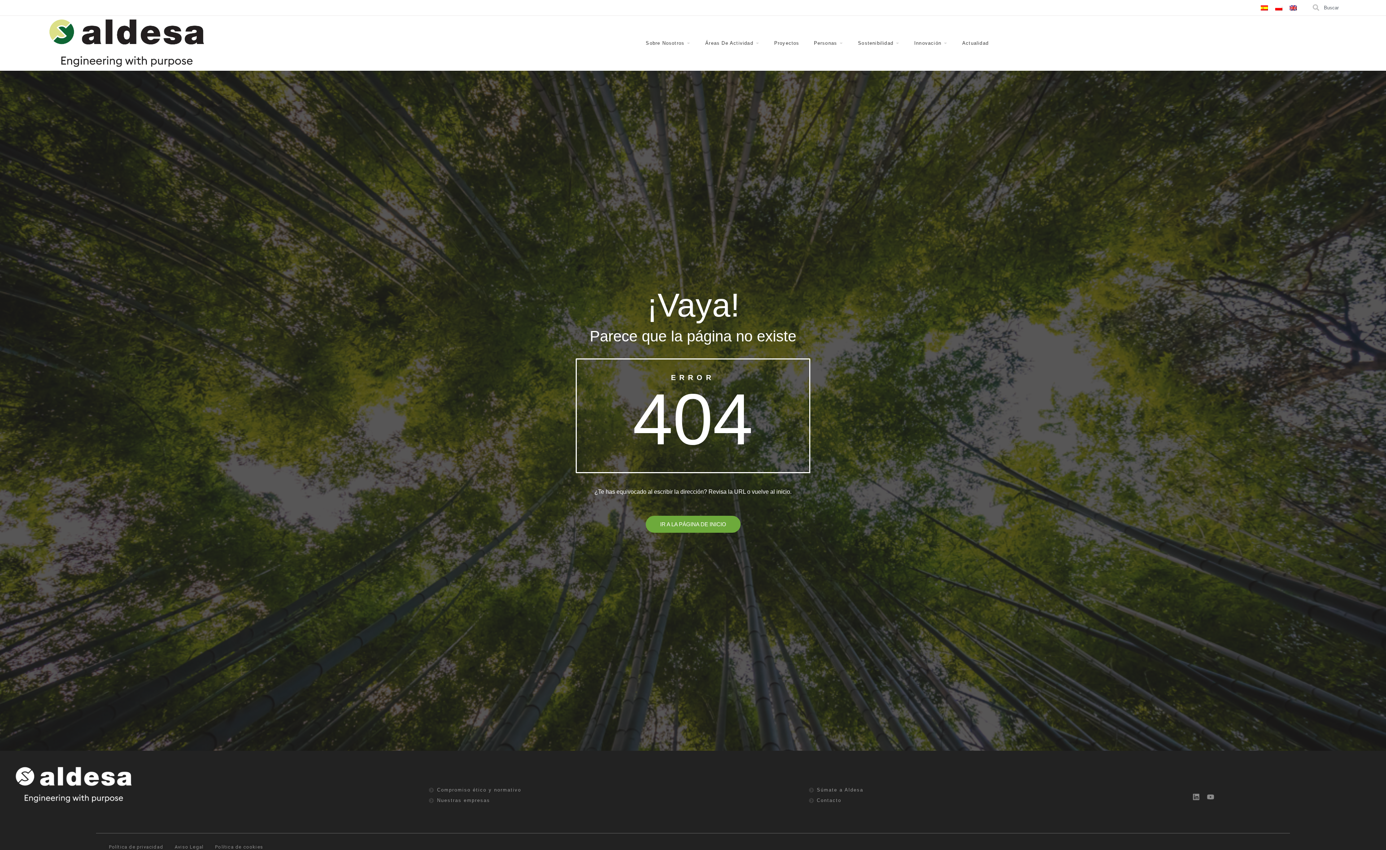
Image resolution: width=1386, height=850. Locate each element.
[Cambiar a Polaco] (1279, 8)
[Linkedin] (1196, 797)
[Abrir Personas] (841, 43)
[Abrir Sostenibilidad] (897, 43)
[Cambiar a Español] (1264, 8)
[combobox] (1348, 7)
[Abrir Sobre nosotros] (688, 43)
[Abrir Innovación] (945, 43)
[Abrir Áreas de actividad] (757, 43)
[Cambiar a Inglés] (1293, 8)
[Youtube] (1210, 797)
